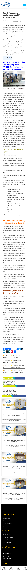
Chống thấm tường (7, 542)
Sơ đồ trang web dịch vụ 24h (9, 393)
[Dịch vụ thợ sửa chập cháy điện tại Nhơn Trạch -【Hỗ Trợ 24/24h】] (14, 485)
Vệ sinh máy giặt (6, 556)
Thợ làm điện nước (7, 534)
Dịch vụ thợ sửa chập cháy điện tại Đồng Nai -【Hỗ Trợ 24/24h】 (14, 467)
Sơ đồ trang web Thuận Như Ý (10, 394)
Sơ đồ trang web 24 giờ (8, 389)
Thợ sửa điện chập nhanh (8, 537)
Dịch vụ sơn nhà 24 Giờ (7, 553)
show (10, 57)
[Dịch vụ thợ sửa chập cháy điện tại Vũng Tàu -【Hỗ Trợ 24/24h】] (14, 405)
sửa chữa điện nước (7, 518)
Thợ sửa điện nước (7, 551)
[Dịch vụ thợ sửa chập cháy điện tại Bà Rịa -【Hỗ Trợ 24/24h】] (14, 432)
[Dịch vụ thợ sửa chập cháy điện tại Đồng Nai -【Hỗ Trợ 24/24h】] (14, 458)
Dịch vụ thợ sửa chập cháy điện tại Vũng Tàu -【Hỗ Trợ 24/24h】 (14, 415)
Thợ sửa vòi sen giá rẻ (7, 523)
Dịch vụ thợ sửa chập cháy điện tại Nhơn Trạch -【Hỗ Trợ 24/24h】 (14, 494)
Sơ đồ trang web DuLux (8, 390)
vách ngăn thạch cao (7, 520)
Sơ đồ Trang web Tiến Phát (9, 391)
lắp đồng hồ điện (6, 526)
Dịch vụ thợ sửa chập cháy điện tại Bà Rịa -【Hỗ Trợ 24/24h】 (14, 441)
